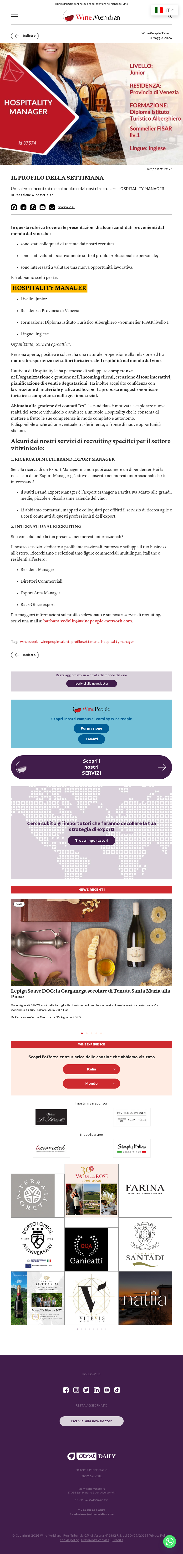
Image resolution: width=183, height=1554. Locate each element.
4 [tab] (96, 1033)
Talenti (91, 739)
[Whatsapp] (169, 1541)
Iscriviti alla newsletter (92, 683)
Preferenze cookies (95, 1540)
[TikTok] (117, 1390)
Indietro (29, 36)
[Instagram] (76, 1390)
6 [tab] (97, 1329)
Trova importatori (91, 840)
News (19, 904)
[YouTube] (107, 1390)
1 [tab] (82, 1033)
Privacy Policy (159, 1536)
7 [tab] (101, 1329)
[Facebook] (14, 207)
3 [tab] (91, 1033)
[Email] (43, 207)
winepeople (29, 642)
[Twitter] (86, 1390)
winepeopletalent (55, 642)
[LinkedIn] (23, 207)
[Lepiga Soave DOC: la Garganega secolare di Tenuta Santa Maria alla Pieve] (91, 942)
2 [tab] (87, 1033)
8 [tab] (105, 1329)
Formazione (91, 728)
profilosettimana (85, 642)
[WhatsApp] (33, 207)
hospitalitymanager (117, 642)
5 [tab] (101, 1033)
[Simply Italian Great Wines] (64, 1148)
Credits (117, 1540)
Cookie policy (69, 1540)
